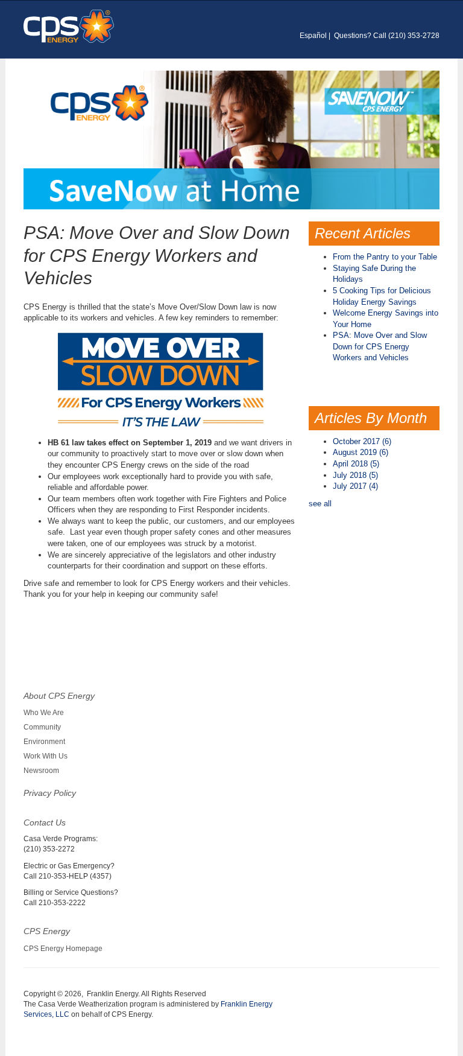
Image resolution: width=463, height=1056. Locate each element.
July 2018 (355, 475)
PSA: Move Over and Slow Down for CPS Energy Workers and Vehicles (380, 346)
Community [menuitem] (42, 727)
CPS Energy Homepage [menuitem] (63, 948)
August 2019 (360, 452)
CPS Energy (47, 931)
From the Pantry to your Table (385, 256)
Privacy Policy (50, 793)
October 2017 (362, 441)
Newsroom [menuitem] (41, 770)
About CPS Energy (59, 696)
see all (320, 503)
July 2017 (355, 486)
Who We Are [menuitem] (44, 712)
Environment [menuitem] (44, 741)
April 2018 (356, 463)
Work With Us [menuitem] (46, 756)
